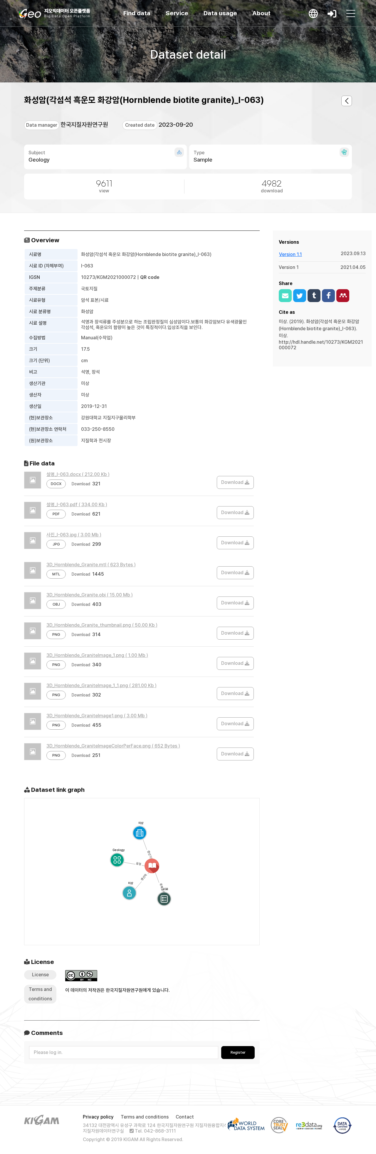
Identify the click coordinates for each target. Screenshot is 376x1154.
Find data (136, 13)
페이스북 (328, 295)
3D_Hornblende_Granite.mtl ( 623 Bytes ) (91, 564)
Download (233, 482)
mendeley (342, 295)
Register (238, 1052)
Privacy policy (98, 1117)
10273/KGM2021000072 (108, 277)
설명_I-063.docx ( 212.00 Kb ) (78, 474)
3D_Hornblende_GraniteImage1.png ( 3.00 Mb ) (96, 716)
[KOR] (313, 13)
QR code (150, 277)
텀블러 (314, 295)
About (261, 13)
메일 (285, 295)
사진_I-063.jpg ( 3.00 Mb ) (73, 535)
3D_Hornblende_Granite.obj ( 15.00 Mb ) (89, 595)
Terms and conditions (145, 1117)
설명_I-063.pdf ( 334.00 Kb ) (76, 504)
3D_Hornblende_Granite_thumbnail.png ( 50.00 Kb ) (101, 625)
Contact (185, 1117)
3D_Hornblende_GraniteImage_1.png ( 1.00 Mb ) (97, 655)
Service (177, 13)
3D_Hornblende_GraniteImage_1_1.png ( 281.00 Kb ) (101, 685)
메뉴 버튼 (350, 13)
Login (331, 13)
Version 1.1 (290, 254)
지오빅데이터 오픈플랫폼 (54, 14)
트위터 (299, 295)
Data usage (220, 13)
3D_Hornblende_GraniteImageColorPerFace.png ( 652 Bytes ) (113, 746)
